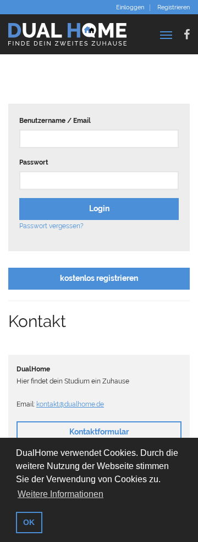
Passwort (33, 162)
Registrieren (173, 7)
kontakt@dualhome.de (70, 404)
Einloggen (130, 7)
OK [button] (29, 522)
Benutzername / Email (55, 121)
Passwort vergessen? (51, 226)
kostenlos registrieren (99, 278)
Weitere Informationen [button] (60, 494)
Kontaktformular (99, 431)
